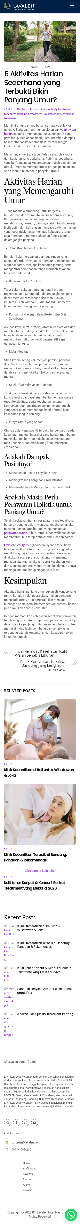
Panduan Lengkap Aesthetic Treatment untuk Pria (44, 990)
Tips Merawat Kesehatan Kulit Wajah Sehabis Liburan (41, 653)
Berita (21, 109)
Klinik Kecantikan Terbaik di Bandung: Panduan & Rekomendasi (43, 945)
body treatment (61, 109)
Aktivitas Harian (40, 109)
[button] (71, 1215)
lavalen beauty (53, 114)
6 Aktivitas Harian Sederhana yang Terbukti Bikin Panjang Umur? (33, 87)
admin (8, 109)
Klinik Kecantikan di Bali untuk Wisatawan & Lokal (38, 928)
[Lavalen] (19, 8)
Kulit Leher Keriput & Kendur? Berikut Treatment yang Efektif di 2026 (44, 970)
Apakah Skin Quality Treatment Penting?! (46, 1014)
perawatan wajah (15, 533)
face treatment (13, 114)
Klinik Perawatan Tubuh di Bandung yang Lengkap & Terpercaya (42, 665)
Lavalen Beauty (14, 545)
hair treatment (33, 114)
